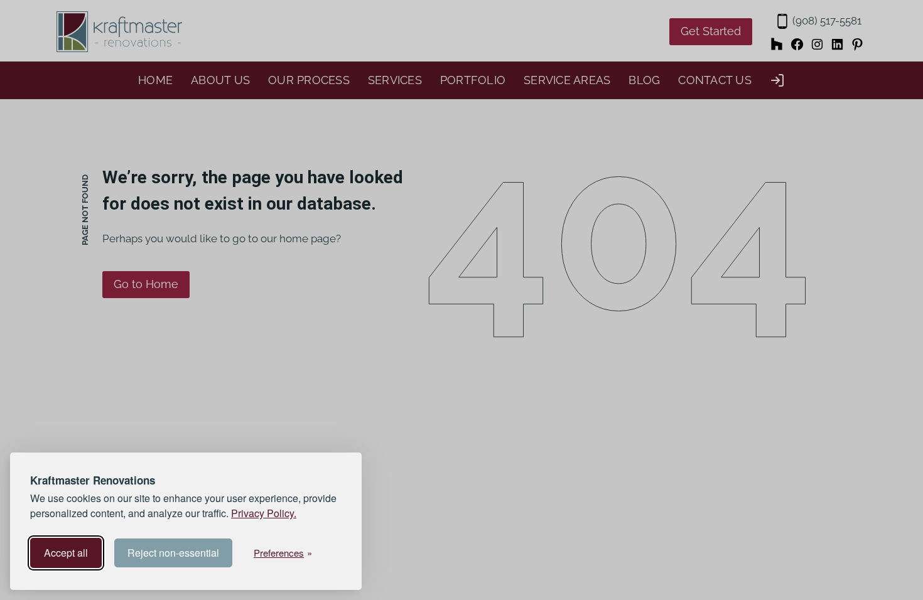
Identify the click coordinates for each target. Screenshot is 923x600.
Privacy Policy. (263, 513)
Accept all (66, 552)
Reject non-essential (173, 552)
